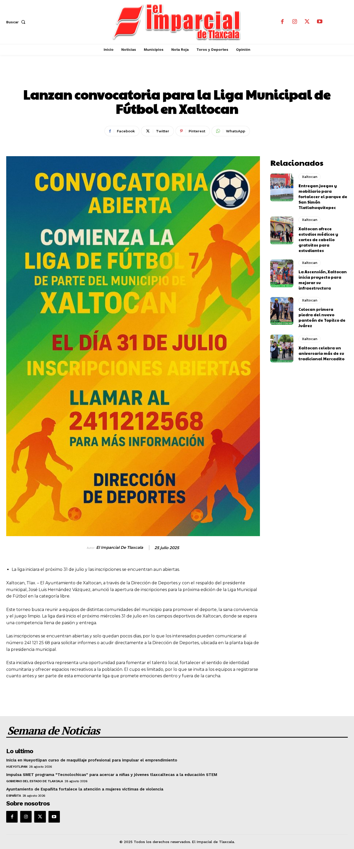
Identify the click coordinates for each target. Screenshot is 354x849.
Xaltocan (177, 77)
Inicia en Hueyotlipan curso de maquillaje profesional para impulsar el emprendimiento (91, 760)
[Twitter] (307, 22)
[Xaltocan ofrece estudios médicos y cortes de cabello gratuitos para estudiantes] (282, 230)
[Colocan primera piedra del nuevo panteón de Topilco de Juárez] (282, 311)
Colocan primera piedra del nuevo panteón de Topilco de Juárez (322, 317)
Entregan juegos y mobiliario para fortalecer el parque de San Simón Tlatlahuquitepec (323, 196)
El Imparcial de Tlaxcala (119, 547)
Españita (13, 795)
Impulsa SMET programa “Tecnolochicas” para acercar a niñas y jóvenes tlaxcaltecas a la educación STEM (111, 774)
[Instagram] (294, 22)
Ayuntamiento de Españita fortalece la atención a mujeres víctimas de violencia (84, 789)
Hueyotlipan (16, 766)
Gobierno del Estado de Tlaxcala (34, 781)
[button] (16, 22)
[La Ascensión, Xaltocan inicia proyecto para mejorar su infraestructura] (282, 273)
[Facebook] (282, 22)
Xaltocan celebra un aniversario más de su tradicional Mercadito (321, 353)
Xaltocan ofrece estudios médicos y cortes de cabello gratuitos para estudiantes (318, 239)
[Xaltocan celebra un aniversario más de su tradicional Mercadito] (282, 349)
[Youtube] (319, 22)
